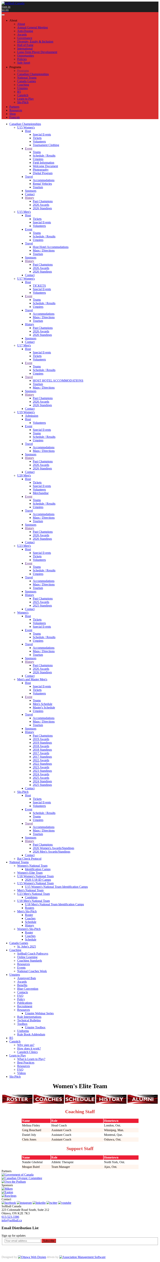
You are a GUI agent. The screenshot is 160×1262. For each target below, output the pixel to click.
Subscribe (48, 1240)
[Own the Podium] (14, 1181)
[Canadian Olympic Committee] (22, 1178)
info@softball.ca (12, 1220)
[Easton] (7, 1192)
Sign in (6, 6)
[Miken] (7, 1188)
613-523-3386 (10, 1216)
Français (14, 117)
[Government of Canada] (18, 1174)
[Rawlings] (9, 1195)
